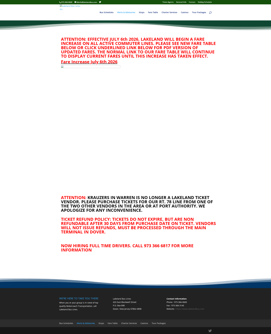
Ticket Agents (168, 2)
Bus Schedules (106, 12)
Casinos (184, 12)
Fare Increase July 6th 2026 (89, 62)
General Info (181, 2)
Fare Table (153, 12)
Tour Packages (199, 12)
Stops (141, 12)
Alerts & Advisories (126, 12)
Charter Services (169, 12)
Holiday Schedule (205, 2)
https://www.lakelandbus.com (190, 309)
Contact (192, 2)
